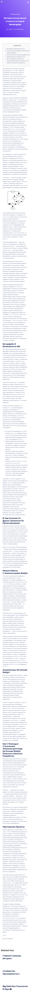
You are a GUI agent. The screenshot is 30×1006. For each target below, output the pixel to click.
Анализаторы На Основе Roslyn (16, 57)
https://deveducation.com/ (11, 918)
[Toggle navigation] (28, 2)
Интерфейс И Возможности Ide (16, 49)
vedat (10, 29)
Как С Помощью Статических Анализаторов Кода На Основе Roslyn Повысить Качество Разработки (18, 61)
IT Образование (15, 14)
